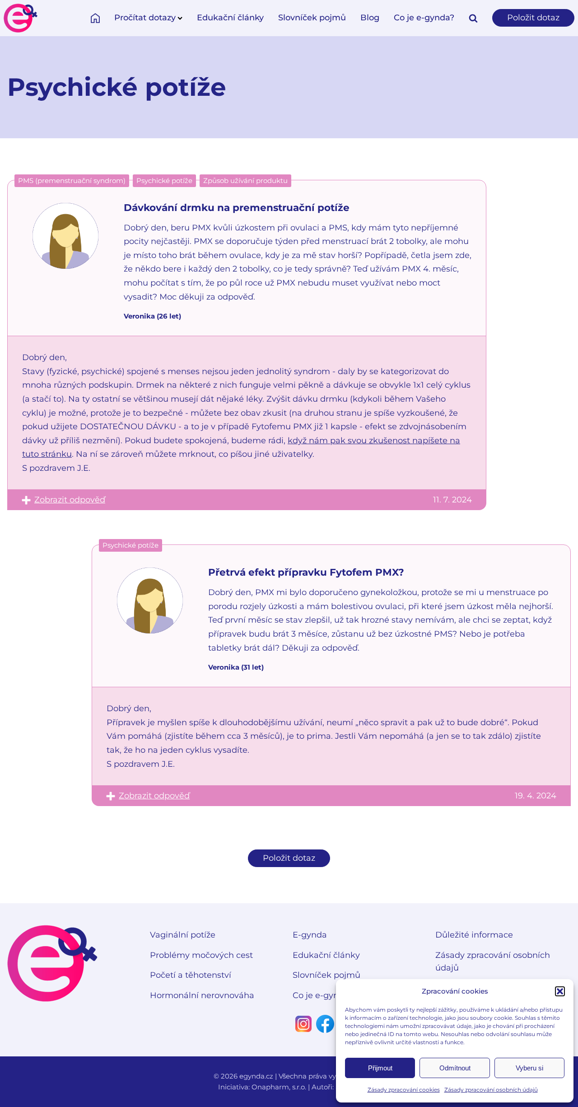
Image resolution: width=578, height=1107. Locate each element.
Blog (369, 18)
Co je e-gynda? (424, 18)
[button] (559, 991)
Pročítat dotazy (145, 18)
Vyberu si (529, 1068)
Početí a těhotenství (190, 975)
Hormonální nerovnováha (202, 995)
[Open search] (473, 18)
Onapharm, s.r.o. (279, 1087)
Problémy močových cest (201, 955)
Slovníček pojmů (312, 18)
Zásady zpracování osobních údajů (491, 1089)
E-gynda (310, 935)
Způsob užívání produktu (245, 180)
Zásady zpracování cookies (404, 1089)
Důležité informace (474, 935)
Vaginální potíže (182, 935)
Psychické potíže (164, 180)
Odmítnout (455, 1068)
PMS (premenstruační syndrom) (72, 180)
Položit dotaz (533, 18)
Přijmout (380, 1068)
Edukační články (230, 18)
